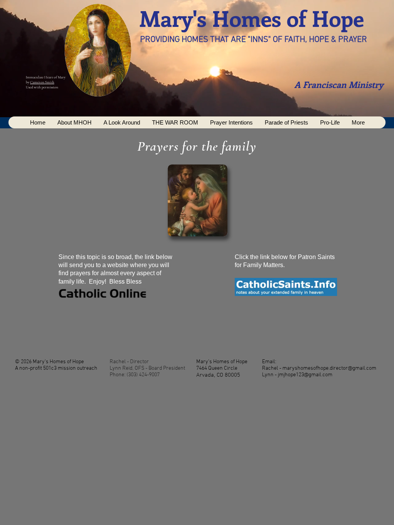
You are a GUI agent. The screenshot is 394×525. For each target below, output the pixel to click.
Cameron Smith (42, 82)
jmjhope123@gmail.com (305, 375)
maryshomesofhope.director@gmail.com (329, 368)
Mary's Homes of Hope (251, 18)
